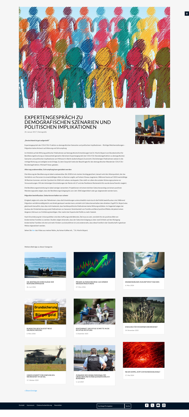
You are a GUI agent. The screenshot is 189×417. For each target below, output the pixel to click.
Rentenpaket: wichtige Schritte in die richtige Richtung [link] (92, 329)
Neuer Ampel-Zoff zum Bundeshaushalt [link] (142, 372)
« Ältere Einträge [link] (30, 391)
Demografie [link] (42, 132)
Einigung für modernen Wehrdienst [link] (141, 327)
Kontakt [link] (21, 405)
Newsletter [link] (58, 405)
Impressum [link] (30, 405)
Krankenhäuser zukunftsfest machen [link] (142, 282)
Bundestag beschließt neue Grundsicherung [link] (39, 329)
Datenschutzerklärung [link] (44, 405)
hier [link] (33, 230)
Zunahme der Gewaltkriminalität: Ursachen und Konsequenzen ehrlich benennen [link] (93, 376)
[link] (187, 13)
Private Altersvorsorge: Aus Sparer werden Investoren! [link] (92, 283)
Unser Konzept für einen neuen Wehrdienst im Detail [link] (41, 376)
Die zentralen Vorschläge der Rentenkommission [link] (40, 283)
